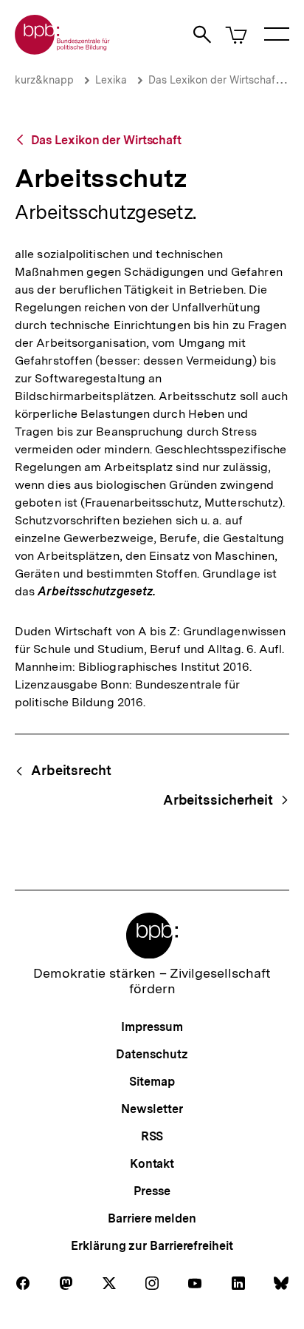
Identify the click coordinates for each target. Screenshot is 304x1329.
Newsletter (151, 1109)
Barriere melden (152, 1218)
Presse (152, 1191)
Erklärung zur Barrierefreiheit (151, 1246)
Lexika (111, 80)
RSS (152, 1136)
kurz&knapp (44, 80)
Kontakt (152, 1164)
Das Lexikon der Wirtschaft (213, 80)
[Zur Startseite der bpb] (63, 50)
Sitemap (151, 1082)
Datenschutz (151, 1054)
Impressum (151, 1027)
